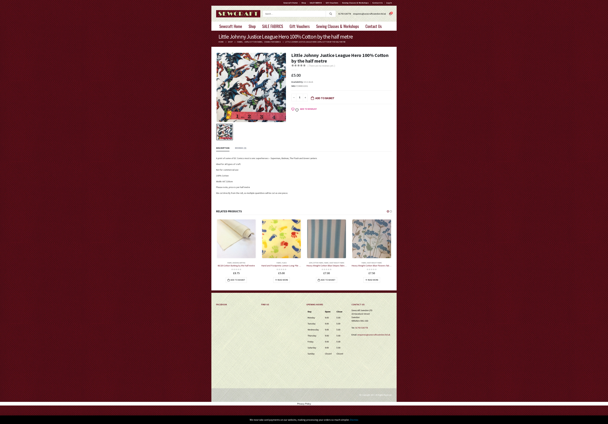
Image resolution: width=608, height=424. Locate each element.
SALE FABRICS (316, 3)
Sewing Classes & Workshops (355, 3)
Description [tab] (222, 148)
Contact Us (377, 3)
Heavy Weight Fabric (291, 263)
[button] (387, 211)
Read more (237, 280)
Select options (373, 280)
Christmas (364, 263)
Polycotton (378, 263)
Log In (389, 3)
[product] (236, 238)
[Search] (331, 14)
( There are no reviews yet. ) (321, 65)
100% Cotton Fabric (271, 263)
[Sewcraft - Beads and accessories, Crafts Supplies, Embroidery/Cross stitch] (238, 13)
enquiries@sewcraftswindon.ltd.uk (369, 13)
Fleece (239, 263)
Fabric (233, 263)
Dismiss (354, 419)
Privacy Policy (304, 403)
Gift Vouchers (332, 3)
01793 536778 (361, 327)
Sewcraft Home (290, 3)
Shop (303, 3)
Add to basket (324, 98)
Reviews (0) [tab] (240, 148)
